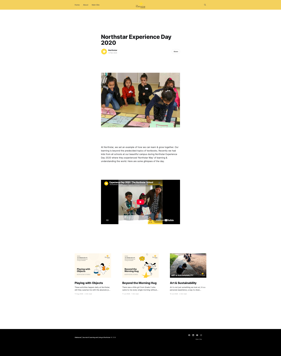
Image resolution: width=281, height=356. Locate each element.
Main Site (95, 5)
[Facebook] (189, 335)
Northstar (112, 50)
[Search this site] (205, 5)
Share (176, 51)
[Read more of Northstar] (104, 51)
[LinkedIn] (193, 335)
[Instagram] (201, 335)
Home (77, 5)
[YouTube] (197, 335)
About (85, 5)
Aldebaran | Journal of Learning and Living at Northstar (92, 337)
